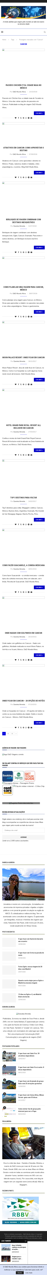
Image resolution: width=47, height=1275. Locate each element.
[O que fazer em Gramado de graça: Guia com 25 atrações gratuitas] (9, 1084)
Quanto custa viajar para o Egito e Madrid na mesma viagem (30, 981)
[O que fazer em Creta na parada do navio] (9, 956)
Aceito (20, 1273)
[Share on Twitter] (21, 118)
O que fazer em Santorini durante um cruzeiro (30, 940)
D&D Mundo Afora (19, 92)
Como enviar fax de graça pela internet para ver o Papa (29, 1110)
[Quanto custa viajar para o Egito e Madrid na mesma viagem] (9, 984)
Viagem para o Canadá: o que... (17, 1258)
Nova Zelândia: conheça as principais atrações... (19, 1247)
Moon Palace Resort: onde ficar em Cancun (23, 357)
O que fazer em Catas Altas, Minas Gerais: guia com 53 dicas (31, 1096)
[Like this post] (15, 118)
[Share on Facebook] (18, 118)
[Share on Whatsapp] (26, 118)
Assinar (24, 837)
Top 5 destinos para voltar (23, 497)
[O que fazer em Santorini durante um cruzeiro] (9, 942)
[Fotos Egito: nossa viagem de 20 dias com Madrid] (9, 970)
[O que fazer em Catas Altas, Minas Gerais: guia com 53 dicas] (9, 1098)
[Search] (45, 32)
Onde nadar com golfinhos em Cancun (23, 633)
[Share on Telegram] (28, 118)
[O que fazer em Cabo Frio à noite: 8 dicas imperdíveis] (9, 1070)
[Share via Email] (31, 118)
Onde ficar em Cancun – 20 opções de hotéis (23, 701)
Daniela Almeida (19, 226)
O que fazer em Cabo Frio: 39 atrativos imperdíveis (28, 1054)
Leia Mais (39, 113)
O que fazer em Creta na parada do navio (31, 954)
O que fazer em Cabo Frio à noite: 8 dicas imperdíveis (31, 1068)
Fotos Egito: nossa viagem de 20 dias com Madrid (30, 968)
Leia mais (28, 1273)
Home (4, 40)
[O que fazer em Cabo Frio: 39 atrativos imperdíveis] (9, 1056)
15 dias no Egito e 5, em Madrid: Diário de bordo (30, 995)
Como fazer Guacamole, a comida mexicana (23, 565)
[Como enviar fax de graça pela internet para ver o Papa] (9, 1112)
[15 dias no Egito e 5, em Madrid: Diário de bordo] (9, 997)
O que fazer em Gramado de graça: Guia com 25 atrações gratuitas (31, 1082)
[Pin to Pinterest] (23, 118)
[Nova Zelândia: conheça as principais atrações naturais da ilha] (5, 1247)
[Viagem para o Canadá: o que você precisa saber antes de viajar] (5, 1259)
